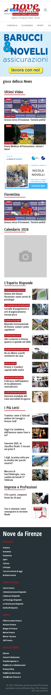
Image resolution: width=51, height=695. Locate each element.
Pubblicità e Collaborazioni (14, 665)
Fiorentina (7, 555)
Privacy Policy (8, 669)
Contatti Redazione (11, 657)
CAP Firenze (7, 640)
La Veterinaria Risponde (13, 603)
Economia (27, 25)
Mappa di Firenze (10, 628)
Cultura (6, 563)
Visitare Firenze (9, 624)
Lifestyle (6, 567)
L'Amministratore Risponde (14, 592)
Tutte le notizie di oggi (13, 571)
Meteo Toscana (9, 636)
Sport (40, 25)
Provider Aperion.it (11, 661)
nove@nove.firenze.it (12, 677)
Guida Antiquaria (10, 607)
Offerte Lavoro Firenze (12, 620)
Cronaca (12, 25)
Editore (6, 653)
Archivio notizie (9, 575)
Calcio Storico (8, 588)
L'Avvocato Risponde (11, 596)
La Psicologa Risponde (12, 599)
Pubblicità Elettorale (11, 673)
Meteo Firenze (9, 632)
